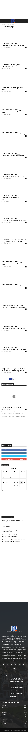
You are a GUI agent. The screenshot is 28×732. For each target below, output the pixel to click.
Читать (23, 452)
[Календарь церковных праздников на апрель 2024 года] (14, 339)
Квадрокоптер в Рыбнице (11, 407)
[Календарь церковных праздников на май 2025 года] (14, 145)
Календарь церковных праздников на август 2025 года (13, 133)
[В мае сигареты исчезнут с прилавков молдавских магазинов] (5, 695)
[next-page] (17, 379)
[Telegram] (15, 664)
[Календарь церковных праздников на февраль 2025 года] (14, 187)
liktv (2, 47)
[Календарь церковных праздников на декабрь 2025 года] (14, 78)
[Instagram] (7, 664)
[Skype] (11, 664)
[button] (2, 21)
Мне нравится (22, 449)
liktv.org (23, 635)
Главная (3, 24)
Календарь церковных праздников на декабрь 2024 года (12, 263)
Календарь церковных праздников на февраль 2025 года (12, 197)
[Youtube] (14, 668)
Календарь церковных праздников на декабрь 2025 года (12, 88)
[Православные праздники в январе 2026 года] (14, 56)
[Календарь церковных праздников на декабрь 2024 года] (14, 253)
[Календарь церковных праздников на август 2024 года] (14, 318)
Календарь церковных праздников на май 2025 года (12, 154)
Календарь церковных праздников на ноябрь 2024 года (13, 285)
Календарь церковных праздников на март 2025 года (12, 175)
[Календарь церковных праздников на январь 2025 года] (14, 210)
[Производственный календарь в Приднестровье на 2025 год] (14, 232)
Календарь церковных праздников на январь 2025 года (13, 219)
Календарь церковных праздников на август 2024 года (13, 327)
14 (17, 480)
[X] (19, 664)
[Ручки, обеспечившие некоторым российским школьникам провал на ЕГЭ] (5, 680)
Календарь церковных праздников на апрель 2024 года (13, 348)
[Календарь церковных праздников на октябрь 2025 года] (14, 101)
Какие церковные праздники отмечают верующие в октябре (13, 306)
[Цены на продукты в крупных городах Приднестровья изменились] (5, 687)
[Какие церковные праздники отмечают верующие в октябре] (14, 297)
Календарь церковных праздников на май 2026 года (12, 44)
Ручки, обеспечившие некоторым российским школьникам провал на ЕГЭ (17, 680)
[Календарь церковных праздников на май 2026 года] (14, 35)
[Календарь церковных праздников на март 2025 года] (14, 166)
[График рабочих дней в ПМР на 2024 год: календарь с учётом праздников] (14, 360)
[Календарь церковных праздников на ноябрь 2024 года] (14, 276)
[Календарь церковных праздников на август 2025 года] (14, 124)
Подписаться (22, 459)
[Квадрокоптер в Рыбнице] (14, 396)
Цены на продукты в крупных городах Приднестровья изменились (17, 687)
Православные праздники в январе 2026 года (11, 66)
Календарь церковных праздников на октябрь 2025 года (12, 111)
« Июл (3, 490)
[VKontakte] (23, 664)
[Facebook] (3, 664)
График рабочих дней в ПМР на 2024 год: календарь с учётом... (13, 370)
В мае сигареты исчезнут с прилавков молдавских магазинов (17, 695)
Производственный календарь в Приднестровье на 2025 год (13, 241)
